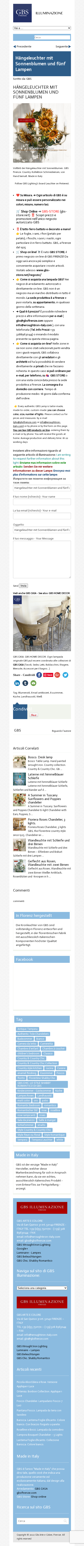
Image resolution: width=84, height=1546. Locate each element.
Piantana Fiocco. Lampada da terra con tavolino (39, 1412)
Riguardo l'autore (61, 730)
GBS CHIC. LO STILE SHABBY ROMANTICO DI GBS (34, 1084)
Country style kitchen (30, 1068)
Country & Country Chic (31, 1058)
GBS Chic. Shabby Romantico (34, 1260)
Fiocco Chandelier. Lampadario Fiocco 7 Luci (39, 1403)
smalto (41, 1124)
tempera (22, 1139)
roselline (55, 1110)
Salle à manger (47, 1120)
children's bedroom (28, 1053)
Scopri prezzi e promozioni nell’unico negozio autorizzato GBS (36, 218)
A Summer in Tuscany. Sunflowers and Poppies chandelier (44, 798)
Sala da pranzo (26, 1120)
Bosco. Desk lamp (40, 757)
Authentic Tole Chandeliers (33, 1033)
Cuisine (61, 1068)
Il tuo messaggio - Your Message (33, 538)
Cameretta (46, 1043)
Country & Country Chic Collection (37, 1063)
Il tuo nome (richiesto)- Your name (34, 496)
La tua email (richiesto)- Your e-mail (34, 510)
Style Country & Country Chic (34, 1129)
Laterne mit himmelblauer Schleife (46, 776)
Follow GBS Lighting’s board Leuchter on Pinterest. (42, 183)
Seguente (62, 46)
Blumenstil (24, 692)
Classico (48, 1053)
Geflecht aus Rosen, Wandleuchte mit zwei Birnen (48, 863)
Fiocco (60, 1073)
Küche (16, 696)
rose (44, 1110)
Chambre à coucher (53, 1048)
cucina (49, 1068)
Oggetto (18, 524)
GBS (29, 79)
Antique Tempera (28, 1028)
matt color (24, 1100)
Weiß (39, 696)
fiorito (21, 1078)
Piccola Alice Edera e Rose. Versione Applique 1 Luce (37, 1384)
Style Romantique (54, 1134)
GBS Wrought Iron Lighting (33, 1244)
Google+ (22, 1248)
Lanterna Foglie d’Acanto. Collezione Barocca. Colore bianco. (38, 1442)
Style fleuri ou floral (29, 1134)
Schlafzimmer (25, 1124)
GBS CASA (18, 664)
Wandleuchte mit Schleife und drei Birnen (49, 842)
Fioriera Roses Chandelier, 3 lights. (46, 821)
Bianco (40, 1038)
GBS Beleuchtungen (29, 1256)
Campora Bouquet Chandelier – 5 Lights (39, 1434)
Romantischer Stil (28, 1110)
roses (42, 1115)
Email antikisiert (40, 692)
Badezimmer (25, 1038)
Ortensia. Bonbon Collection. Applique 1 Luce (39, 1393)
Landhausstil (28, 696)
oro (36, 1100)
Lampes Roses (25, 1095)
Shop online (38, 1496)
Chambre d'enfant (28, 1048)
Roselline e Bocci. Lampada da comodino (40, 1429)
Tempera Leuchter (41, 1139)
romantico (50, 1105)
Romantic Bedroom (29, 1105)
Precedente (24, 46)
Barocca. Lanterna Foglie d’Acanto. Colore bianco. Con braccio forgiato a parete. (41, 1422)
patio (45, 1100)
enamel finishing (27, 1073)
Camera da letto (27, 1043)
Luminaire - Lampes (29, 1252)
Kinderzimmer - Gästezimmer (34, 1090)
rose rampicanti (26, 1115)
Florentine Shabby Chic (42, 1078)
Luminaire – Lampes (28, 1350)
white (59, 1139)
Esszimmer (56, 692)
